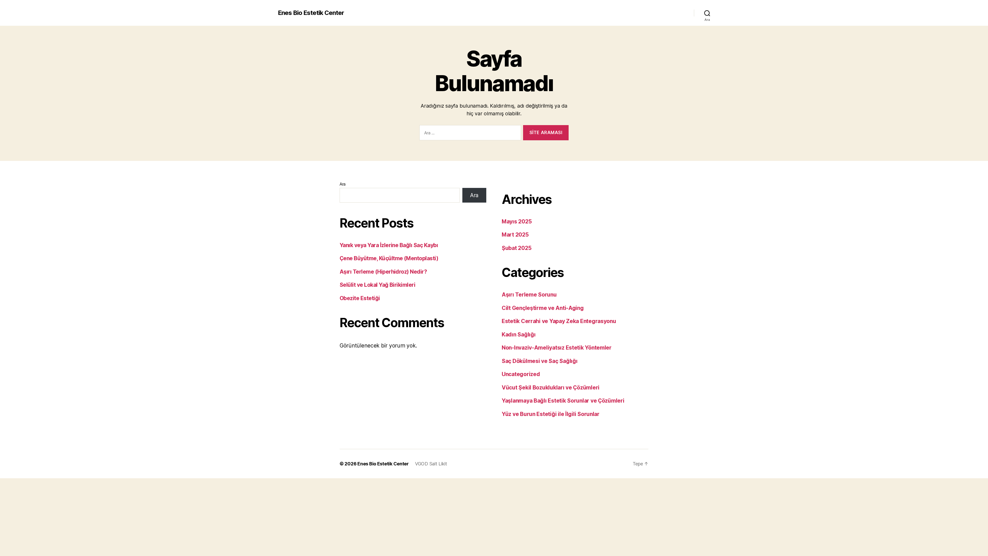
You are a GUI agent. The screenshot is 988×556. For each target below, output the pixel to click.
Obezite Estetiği (360, 298)
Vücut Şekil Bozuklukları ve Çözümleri (550, 387)
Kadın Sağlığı (519, 334)
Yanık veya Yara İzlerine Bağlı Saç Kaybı (389, 245)
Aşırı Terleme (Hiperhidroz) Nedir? (383, 271)
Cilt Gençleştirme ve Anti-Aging (543, 308)
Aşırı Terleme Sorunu (529, 294)
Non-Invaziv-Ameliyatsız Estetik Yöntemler (557, 347)
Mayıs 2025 (517, 221)
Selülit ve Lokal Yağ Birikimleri (377, 285)
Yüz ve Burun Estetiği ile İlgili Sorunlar (550, 414)
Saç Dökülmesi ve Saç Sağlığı (539, 361)
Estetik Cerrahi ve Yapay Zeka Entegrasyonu (559, 321)
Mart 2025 (515, 234)
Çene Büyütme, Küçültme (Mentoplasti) (389, 258)
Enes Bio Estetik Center (311, 13)
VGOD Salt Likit (431, 463)
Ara (343, 184)
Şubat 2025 (516, 248)
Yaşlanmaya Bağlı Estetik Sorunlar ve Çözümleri (563, 400)
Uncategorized (521, 374)
